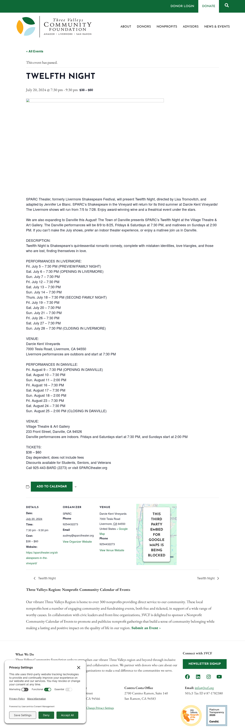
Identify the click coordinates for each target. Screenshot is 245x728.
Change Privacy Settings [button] (100, 708)
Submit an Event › (146, 627)
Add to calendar (52, 486)
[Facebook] (187, 676)
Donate (208, 6)
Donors (144, 26)
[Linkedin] (198, 676)
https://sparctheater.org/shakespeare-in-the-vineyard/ (42, 557)
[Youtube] (219, 676)
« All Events (34, 51)
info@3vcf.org (204, 688)
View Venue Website (112, 550)
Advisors (190, 26)
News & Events (217, 26)
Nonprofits (167, 26)
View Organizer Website (77, 541)
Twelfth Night (46, 578)
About (125, 26)
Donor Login (182, 6)
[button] (226, 5)
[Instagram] (208, 676)
